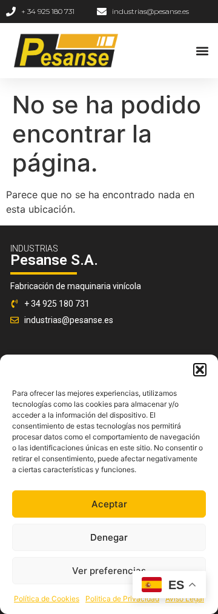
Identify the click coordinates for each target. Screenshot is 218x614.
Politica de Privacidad (122, 598)
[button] (200, 370)
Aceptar (109, 504)
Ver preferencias (109, 570)
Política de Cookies (46, 598)
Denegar (109, 537)
